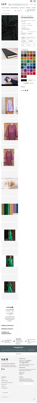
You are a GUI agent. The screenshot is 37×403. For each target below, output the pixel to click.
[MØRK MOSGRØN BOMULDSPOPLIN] (22, 64)
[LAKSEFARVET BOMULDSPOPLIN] (28, 58)
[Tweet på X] (24, 90)
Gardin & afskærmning (14, 7)
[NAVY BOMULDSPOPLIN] (34, 67)
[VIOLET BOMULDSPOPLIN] (25, 70)
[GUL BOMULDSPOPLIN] (22, 58)
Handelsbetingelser (4, 380)
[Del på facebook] (26, 90)
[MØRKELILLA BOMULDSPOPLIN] (31, 70)
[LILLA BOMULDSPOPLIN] (28, 70)
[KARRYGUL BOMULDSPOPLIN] (25, 58)
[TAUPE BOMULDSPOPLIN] (28, 55)
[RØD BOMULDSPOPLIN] (34, 73)
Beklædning (28, 7)
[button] (35, 5)
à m (32, 45)
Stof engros (3, 386)
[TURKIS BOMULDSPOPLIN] (31, 64)
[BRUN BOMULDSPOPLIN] (34, 55)
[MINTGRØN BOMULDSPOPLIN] (22, 61)
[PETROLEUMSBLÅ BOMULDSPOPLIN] (34, 64)
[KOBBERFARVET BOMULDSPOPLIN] (31, 55)
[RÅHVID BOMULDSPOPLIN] (25, 52)
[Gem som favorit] (34, 80)
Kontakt (2, 378)
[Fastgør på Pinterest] (28, 90)
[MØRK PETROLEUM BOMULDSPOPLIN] (22, 67)
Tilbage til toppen (18, 353)
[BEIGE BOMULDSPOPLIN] (28, 52)
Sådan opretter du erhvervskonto (7, 382)
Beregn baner (25, 45)
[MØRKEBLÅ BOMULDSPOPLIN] (31, 67)
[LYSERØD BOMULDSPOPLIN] (22, 73)
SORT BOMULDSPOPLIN (7, 13)
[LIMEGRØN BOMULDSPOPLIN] (34, 58)
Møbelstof (7, 7)
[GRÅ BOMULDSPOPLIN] (34, 52)
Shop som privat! (31, 350)
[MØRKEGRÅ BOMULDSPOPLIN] (22, 55)
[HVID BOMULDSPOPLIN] (22, 52)
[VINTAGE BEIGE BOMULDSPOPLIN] (31, 52)
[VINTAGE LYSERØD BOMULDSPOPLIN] (25, 73)
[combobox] (18, 5)
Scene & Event (22, 7)
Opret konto (30, 80)
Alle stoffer (34, 7)
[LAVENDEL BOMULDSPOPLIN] (22, 70)
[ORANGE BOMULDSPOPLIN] (31, 58)
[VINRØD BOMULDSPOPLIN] (22, 76)
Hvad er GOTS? (4, 384)
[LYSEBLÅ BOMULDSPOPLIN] (28, 64)
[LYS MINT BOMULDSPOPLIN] (25, 61)
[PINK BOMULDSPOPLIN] (31, 73)
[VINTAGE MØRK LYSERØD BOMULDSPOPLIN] (28, 73)
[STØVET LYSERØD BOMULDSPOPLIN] (34, 70)
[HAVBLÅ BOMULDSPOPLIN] (25, 67)
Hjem (2, 13)
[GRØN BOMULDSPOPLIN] (28, 61)
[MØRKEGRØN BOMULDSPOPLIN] (25, 64)
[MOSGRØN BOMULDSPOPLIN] (34, 61)
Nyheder (3, 7)
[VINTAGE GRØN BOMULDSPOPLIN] (31, 61)
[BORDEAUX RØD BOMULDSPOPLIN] (25, 76)
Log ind (24, 80)
